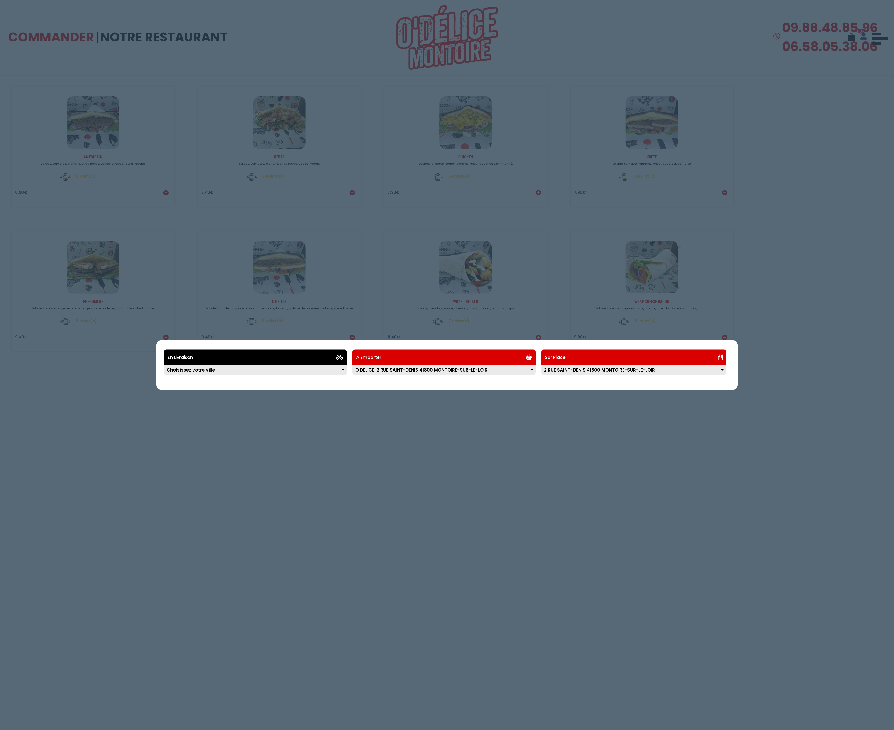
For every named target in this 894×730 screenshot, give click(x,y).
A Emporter (368, 357)
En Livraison (180, 357)
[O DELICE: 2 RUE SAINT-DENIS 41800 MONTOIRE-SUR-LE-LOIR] (443, 373)
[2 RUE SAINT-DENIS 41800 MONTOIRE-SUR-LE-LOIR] (633, 373)
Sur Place (555, 357)
